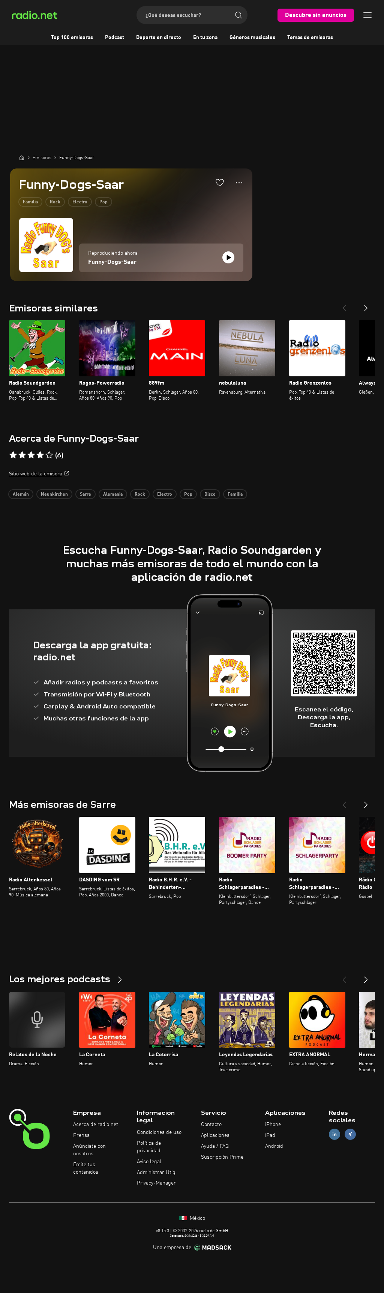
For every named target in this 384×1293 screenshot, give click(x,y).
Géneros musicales (252, 37)
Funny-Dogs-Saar (112, 262)
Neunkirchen (54, 494)
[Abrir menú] (367, 15)
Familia (30, 202)
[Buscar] (238, 15)
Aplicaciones (215, 1135)
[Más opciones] (239, 182)
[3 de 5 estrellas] (31, 455)
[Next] (366, 305)
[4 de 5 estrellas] (40, 455)
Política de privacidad (149, 1147)
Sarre (85, 494)
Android (274, 1146)
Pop (103, 202)
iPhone (273, 1124)
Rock (55, 202)
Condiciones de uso (159, 1132)
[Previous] (344, 305)
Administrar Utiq (156, 1172)
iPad (270, 1135)
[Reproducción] (228, 257)
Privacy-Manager (156, 1183)
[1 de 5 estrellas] (13, 455)
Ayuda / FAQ (215, 1146)
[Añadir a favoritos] (220, 182)
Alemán (21, 494)
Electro (79, 202)
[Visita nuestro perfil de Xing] (350, 1134)
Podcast (114, 37)
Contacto (211, 1124)
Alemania (113, 494)
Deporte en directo (158, 37)
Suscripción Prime (222, 1157)
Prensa (81, 1135)
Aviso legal (149, 1161)
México (196, 1218)
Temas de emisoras (310, 37)
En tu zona (205, 37)
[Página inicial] (22, 158)
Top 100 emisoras (72, 37)
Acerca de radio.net (95, 1124)
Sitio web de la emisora (35, 474)
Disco (210, 494)
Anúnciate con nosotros (89, 1150)
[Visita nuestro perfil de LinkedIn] (335, 1134)
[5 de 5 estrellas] (49, 455)
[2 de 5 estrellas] (22, 455)
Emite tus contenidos (85, 1168)
